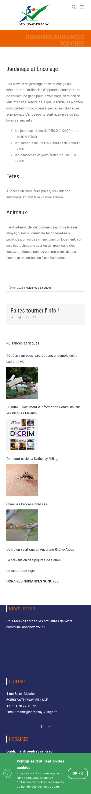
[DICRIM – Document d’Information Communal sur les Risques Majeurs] (22, 434)
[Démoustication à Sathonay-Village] (22, 480)
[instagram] (49, 726)
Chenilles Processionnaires (26, 504)
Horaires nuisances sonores (32, 581)
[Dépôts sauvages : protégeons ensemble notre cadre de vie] (22, 383)
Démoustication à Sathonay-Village (32, 459)
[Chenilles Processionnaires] (22, 525)
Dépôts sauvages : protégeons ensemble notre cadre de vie (41, 359)
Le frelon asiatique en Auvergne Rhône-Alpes (40, 550)
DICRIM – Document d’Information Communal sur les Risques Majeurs (43, 410)
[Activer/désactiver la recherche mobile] (74, 7)
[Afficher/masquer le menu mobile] (82, 7)
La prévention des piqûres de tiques (33, 560)
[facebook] (41, 726)
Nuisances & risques (38, 287)
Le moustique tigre (20, 571)
